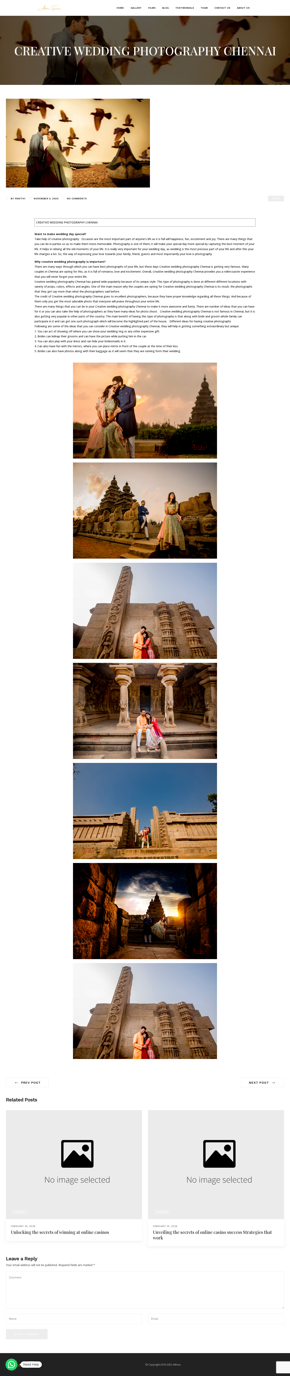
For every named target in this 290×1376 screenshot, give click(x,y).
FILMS (151, 8)
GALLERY (136, 8)
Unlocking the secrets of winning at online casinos (60, 1232)
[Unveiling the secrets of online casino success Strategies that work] (216, 1164)
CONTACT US (222, 8)
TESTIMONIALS (184, 8)
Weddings (19, 1212)
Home (120, 8)
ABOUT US (243, 8)
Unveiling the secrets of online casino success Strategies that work (212, 1235)
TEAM (204, 8)
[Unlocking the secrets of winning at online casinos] (74, 1164)
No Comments (77, 198)
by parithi (18, 198)
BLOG (165, 8)
